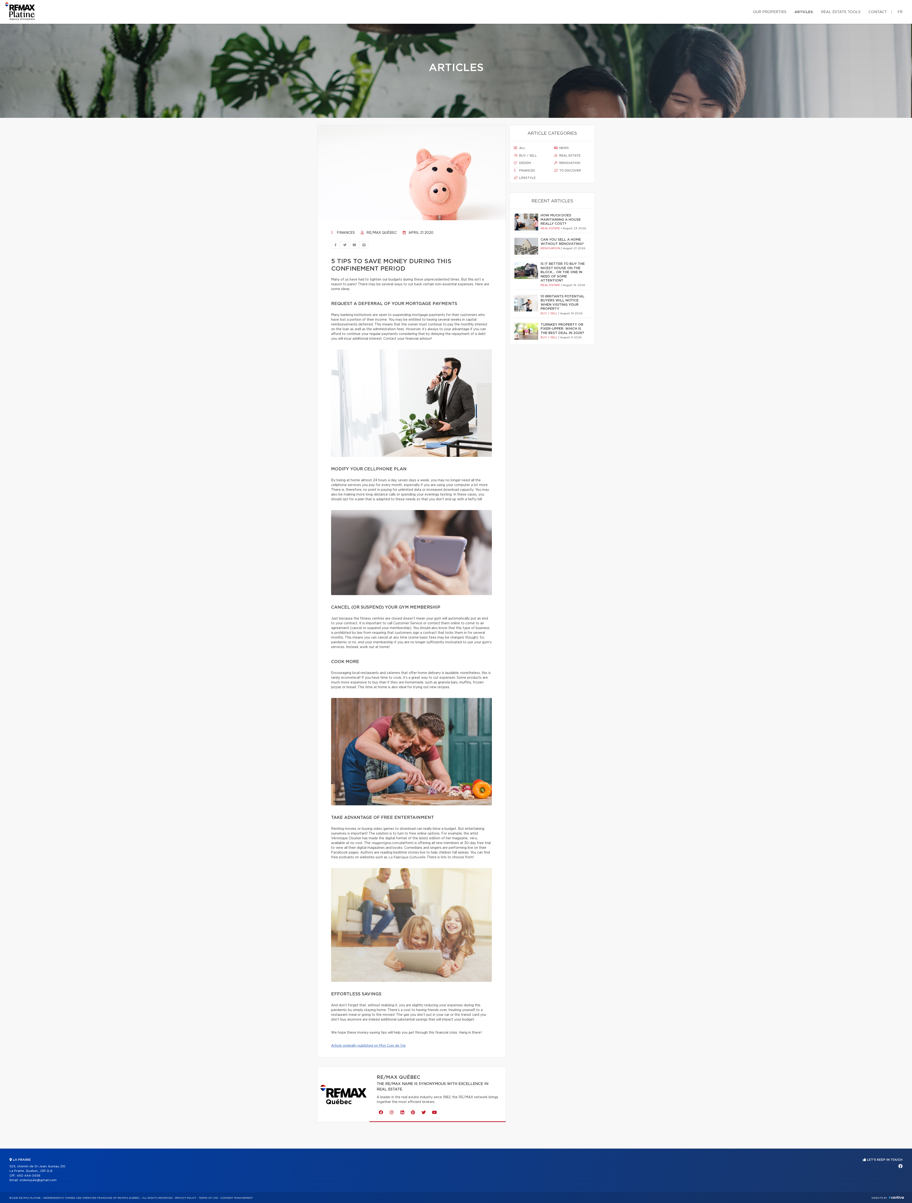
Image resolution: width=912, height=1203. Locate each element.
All (521, 148)
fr (900, 12)
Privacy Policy (185, 1198)
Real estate (569, 155)
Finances (345, 232)
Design (524, 163)
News (563, 148)
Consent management (236, 1198)
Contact (878, 12)
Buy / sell (527, 155)
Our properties (769, 12)
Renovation (569, 163)
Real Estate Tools (840, 12)
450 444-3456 (28, 1175)
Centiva (896, 1197)
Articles (803, 12)
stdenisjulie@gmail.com (38, 1180)
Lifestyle (527, 178)
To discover (569, 170)
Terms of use (208, 1198)
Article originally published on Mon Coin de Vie (368, 1045)
